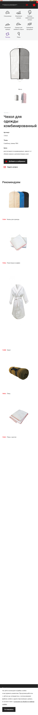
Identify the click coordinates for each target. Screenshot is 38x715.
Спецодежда (7, 16)
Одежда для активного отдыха (19, 28)
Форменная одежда (18, 17)
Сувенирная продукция (29, 28)
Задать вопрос (12, 167)
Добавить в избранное (17, 161)
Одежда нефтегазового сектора (29, 18)
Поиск (18, 37)
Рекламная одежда (8, 28)
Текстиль (7, 37)
